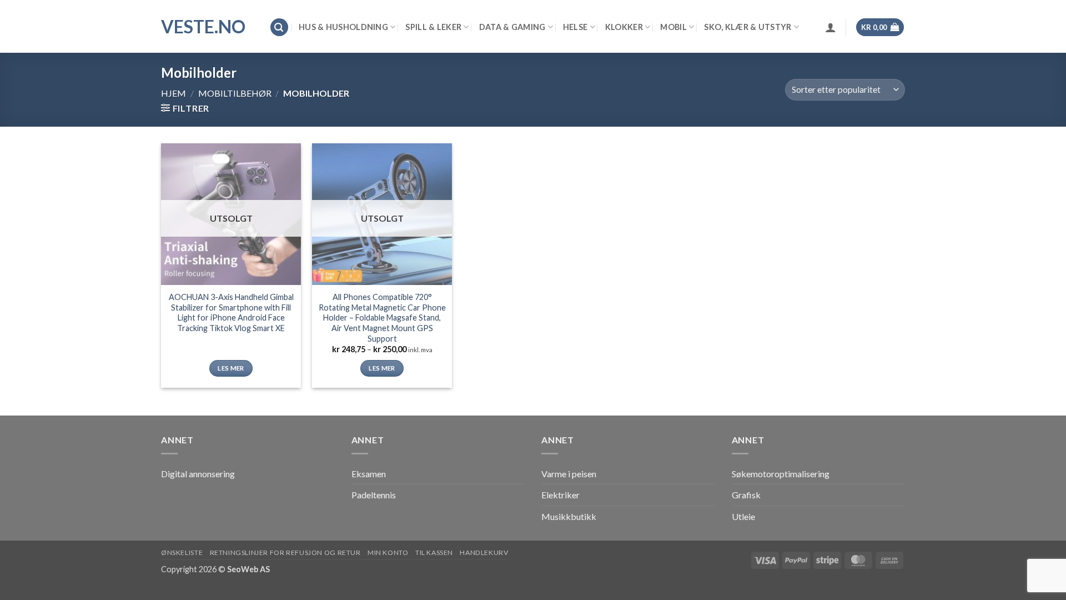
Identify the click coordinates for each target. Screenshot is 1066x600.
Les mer (231, 368)
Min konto (388, 552)
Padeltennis (373, 494)
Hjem (173, 93)
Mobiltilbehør (234, 93)
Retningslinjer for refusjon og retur (285, 552)
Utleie (743, 516)
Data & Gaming (512, 27)
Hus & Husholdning (343, 27)
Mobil (673, 27)
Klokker (624, 27)
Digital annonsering (198, 473)
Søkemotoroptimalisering (780, 473)
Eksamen (368, 473)
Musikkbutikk (568, 516)
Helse (575, 27)
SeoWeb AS (248, 569)
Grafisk (746, 494)
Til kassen (434, 552)
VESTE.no (203, 27)
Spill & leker (433, 27)
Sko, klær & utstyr (747, 27)
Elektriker (560, 494)
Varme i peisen (568, 473)
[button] (279, 27)
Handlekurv (484, 552)
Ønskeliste (182, 552)
